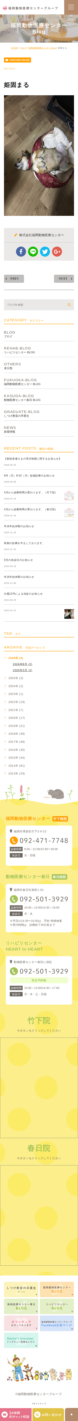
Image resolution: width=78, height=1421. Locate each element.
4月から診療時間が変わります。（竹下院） (31, 492)
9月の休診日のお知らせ (18, 559)
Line (33, 252)
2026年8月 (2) (22, 664)
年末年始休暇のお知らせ (19, 526)
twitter (45, 252)
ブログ (23, 48)
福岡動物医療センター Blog (42, 48)
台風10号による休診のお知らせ (23, 593)
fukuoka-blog (19, 60)
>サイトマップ (39, 1404)
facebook (21, 252)
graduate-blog (22, 413)
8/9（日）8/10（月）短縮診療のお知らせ (29, 475)
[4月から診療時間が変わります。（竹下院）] (69, 496)
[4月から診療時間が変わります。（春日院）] (69, 512)
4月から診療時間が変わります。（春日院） (31, 509)
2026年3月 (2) (22, 670)
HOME (14, 48)
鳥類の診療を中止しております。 (24, 543)
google (57, 252)
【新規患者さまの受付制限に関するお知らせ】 (33, 458)
